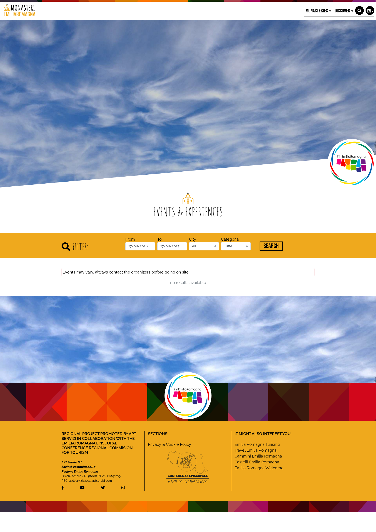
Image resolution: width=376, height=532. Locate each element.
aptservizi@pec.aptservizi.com (90, 480)
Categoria (230, 239)
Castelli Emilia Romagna (257, 462)
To (159, 239)
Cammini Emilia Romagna (258, 456)
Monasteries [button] (317, 11)
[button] (359, 10)
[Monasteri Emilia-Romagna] (18, 11)
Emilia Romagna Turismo (257, 444)
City (192, 239)
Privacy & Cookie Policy (169, 444)
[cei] (188, 467)
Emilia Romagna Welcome (259, 468)
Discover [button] (343, 11)
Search (271, 246)
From (130, 239)
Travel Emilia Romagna (256, 450)
